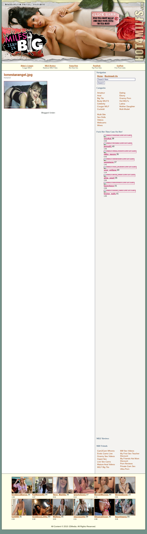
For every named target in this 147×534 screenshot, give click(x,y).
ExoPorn (120, 66)
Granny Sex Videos (106, 456)
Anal (99, 95)
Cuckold (101, 109)
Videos (100, 120)
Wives (100, 125)
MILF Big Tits (103, 467)
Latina (122, 104)
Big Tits (100, 98)
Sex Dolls (101, 117)
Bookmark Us (111, 76)
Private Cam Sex (127, 466)
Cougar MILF (103, 106)
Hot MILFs (124, 101)
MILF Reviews (50, 66)
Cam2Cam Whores (106, 451)
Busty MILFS (103, 101)
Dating (122, 93)
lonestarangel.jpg (18, 75)
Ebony (122, 95)
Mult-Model (124, 109)
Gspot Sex (102, 459)
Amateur (101, 93)
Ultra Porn (124, 469)
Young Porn (73, 66)
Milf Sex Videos (127, 451)
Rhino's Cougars (27, 66)
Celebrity (101, 104)
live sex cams (104, 462)
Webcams (101, 122)
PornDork (96, 66)
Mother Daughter (127, 106)
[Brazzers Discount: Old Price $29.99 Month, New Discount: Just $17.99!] (73, 62)
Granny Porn (125, 98)
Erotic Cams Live (105, 453)
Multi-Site (101, 114)
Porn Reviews (126, 463)
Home (100, 76)
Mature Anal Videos (106, 464)
